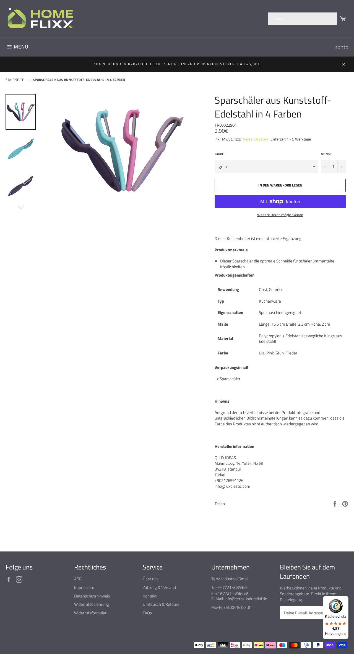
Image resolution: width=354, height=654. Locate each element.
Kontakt (150, 596)
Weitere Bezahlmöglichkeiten (280, 215)
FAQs (147, 613)
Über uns (150, 579)
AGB (78, 579)
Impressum (84, 587)
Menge (326, 154)
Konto (341, 47)
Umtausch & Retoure (161, 604)
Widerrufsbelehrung (91, 604)
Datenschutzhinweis (92, 596)
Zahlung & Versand (159, 587)
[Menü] (345, 599)
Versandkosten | (256, 139)
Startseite (15, 79)
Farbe (219, 154)
